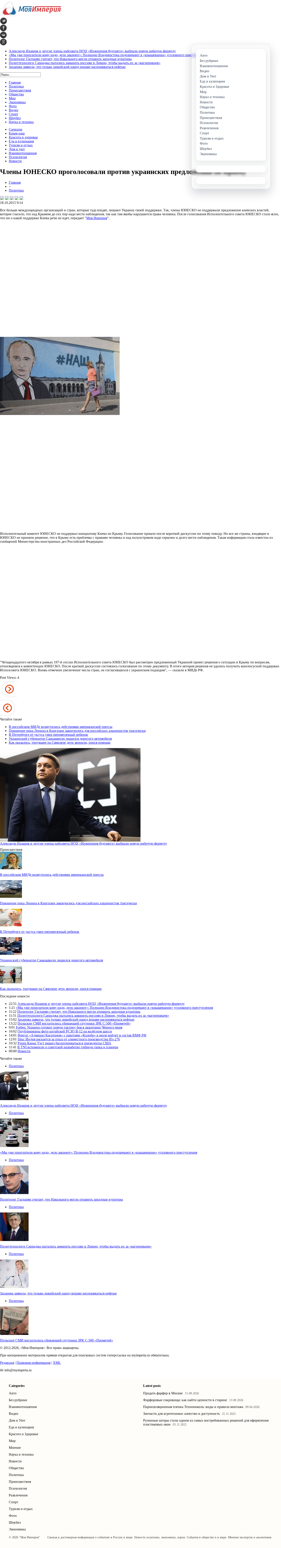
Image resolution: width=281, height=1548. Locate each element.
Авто (12, 1393)
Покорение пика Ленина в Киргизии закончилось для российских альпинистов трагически (77, 731)
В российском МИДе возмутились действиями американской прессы (60, 727)
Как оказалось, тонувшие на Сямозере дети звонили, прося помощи (59, 742)
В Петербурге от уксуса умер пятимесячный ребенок (48, 734)
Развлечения (18, 1495)
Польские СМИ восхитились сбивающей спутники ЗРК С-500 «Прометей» (74, 1023)
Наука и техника (21, 1454)
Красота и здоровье (23, 137)
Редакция (7, 1363)
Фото (13, 1515)
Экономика (17, 1529)
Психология (18, 157)
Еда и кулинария (21, 141)
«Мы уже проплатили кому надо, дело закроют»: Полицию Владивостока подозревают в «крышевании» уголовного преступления (107, 55)
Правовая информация (33, 1363)
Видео (13, 1413)
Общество (16, 1468)
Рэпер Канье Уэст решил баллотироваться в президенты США (64, 1043)
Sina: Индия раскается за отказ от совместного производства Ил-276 (69, 1039)
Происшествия (20, 1481)
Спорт (13, 1502)
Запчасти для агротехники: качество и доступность (181, 1413)
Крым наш (17, 133)
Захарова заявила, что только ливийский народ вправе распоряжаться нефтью (67, 67)
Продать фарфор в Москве (163, 1393)
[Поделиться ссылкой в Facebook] (7, 198)
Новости (15, 161)
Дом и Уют (17, 1420)
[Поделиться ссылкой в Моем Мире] (16, 198)
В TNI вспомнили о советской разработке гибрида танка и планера (67, 1047)
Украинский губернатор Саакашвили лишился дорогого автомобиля (60, 738)
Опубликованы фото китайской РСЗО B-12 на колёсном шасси (65, 1031)
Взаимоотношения (23, 153)
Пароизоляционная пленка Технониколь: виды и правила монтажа (193, 1407)
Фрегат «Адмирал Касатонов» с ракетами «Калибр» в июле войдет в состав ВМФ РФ (82, 1035)
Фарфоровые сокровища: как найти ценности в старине (185, 1400)
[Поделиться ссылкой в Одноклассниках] (21, 198)
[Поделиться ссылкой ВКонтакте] (2, 198)
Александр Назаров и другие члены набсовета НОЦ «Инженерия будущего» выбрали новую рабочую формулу (92, 51)
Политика (16, 190)
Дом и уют (17, 149)
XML (57, 1363)
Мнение (15, 1447)
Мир (12, 1441)
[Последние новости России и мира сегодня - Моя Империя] (30, 16)
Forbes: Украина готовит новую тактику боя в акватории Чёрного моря (69, 1027)
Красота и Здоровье (23, 1434)
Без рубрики (18, 1400)
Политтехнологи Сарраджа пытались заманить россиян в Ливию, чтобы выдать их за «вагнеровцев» (84, 63)
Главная (15, 182)
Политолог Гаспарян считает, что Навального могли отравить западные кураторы (70, 59)
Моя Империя (96, 218)
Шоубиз (15, 1522)
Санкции (15, 129)
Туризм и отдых (21, 145)
